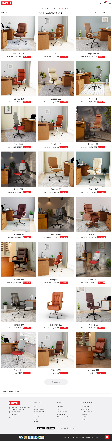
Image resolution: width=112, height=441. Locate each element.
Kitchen (45, 3)
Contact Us (60, 406)
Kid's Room (53, 3)
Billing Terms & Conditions (63, 416)
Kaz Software (95, 437)
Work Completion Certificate (40, 411)
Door (77, 3)
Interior (83, 3)
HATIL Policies (36, 422)
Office (89, 3)
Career (34, 414)
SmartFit (61, 3)
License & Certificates (38, 409)
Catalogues (84, 414)
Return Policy (36, 419)
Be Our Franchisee (85, 409)
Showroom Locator (62, 411)
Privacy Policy (36, 416)
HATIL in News (84, 416)
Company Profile (85, 406)
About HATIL (36, 406)
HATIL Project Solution (86, 411)
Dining (39, 3)
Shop (43, 8)
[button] (4, 13)
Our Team (83, 419)
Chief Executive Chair (64, 8)
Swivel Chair (54, 8)
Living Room (23, 3)
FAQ (58, 409)
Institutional (70, 3)
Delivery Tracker (61, 414)
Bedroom (32, 3)
